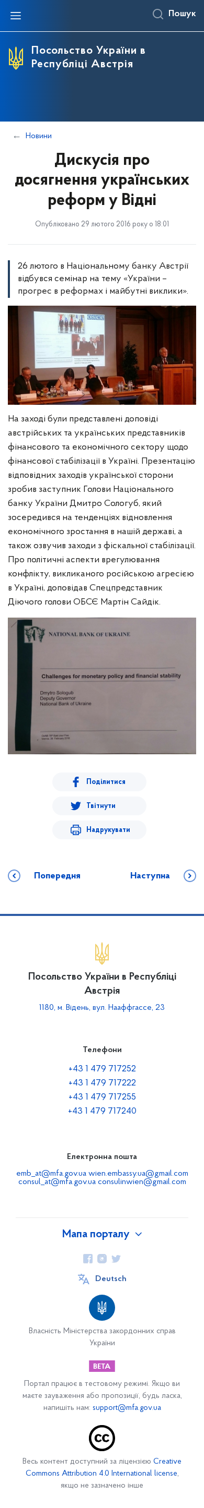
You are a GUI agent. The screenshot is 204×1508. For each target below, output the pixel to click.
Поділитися (106, 782)
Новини (39, 136)
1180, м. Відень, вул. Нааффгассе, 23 (102, 1008)
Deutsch (111, 1279)
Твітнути (101, 806)
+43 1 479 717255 (102, 1097)
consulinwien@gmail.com (142, 1182)
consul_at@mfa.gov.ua (57, 1182)
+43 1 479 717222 (102, 1083)
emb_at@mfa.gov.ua (51, 1173)
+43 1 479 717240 (102, 1111)
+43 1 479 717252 (102, 1069)
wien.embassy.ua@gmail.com (138, 1173)
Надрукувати (108, 830)
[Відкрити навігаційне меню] (15, 15)
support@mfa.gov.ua (127, 1408)
